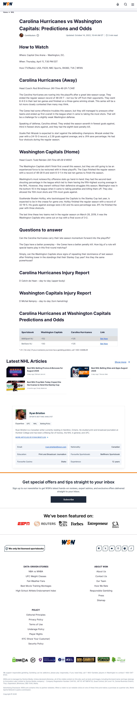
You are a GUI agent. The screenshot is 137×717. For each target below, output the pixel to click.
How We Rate (101, 586)
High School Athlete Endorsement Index (36, 590)
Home (5, 12)
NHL (12, 12)
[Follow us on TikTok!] (131, 548)
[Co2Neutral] (118, 659)
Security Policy (35, 643)
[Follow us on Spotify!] (124, 548)
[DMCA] (20, 659)
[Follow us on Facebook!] (99, 548)
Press (101, 595)
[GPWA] (104, 659)
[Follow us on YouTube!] (112, 548)
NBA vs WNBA (36, 571)
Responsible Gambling (101, 590)
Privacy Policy (36, 619)
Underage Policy (36, 629)
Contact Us (101, 576)
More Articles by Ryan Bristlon (31, 437)
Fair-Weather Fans (36, 581)
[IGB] (46, 659)
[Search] (125, 4)
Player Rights (36, 634)
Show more (120, 362)
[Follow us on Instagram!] (118, 548)
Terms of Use (36, 624)
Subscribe (68, 499)
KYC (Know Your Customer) (36, 638)
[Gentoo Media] (66, 659)
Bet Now (104, 338)
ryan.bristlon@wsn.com (55, 447)
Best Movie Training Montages (36, 586)
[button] (132, 4)
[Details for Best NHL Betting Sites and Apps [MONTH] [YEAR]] (80, 372)
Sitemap (101, 600)
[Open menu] (132, 4)
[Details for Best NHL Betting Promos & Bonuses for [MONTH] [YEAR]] (15, 372)
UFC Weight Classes (36, 576)
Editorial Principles (35, 614)
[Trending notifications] (118, 4)
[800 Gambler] (85, 659)
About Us (101, 571)
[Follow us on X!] (105, 548)
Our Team (101, 581)
